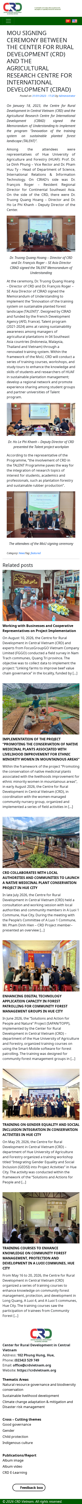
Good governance (17, 1424)
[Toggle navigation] (8, 21)
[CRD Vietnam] (13, 8)
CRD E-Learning (15, 1472)
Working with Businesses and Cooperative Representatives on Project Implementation (39, 628)
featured (36, 553)
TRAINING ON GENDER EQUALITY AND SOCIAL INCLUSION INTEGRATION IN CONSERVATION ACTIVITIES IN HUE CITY (41, 1129)
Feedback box (31, 1487)
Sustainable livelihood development (31, 1395)
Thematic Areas (16, 1379)
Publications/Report (19, 1455)
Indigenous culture (18, 1442)
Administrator (67, 96)
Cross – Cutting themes (22, 1419)
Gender (9, 1430)
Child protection (15, 1436)
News (22, 553)
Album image (13, 1460)
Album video (12, 1466)
